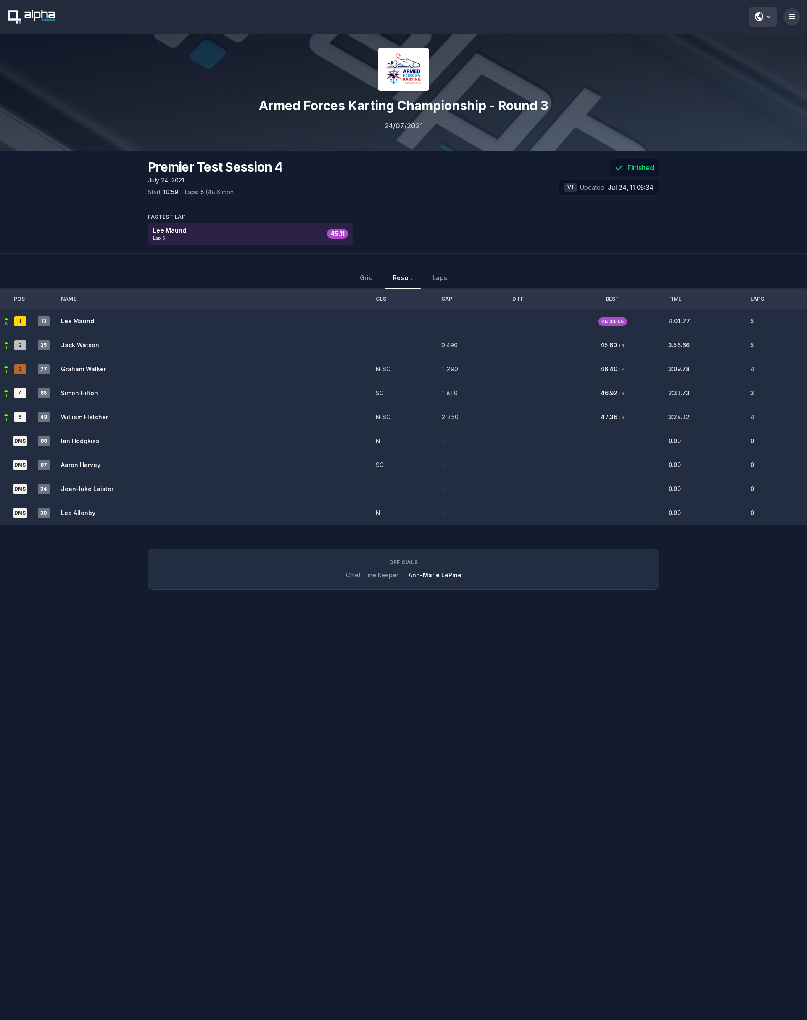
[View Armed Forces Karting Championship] (404, 69)
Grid (366, 277)
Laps (440, 277)
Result (402, 277)
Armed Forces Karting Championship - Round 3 (404, 105)
